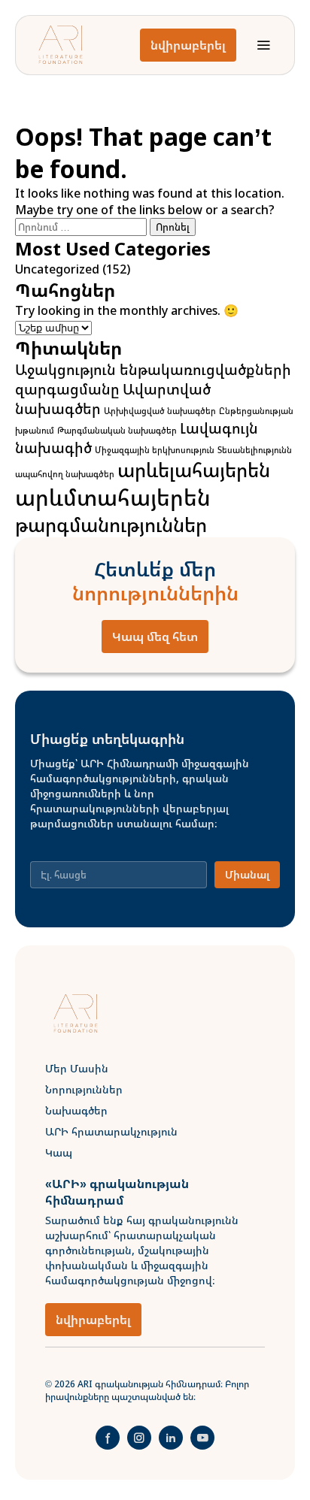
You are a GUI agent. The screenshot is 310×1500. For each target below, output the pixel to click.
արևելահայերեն (193, 470)
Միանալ (247, 874)
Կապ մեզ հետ (155, 636)
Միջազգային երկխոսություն (154, 450)
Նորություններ (84, 1089)
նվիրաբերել (188, 45)
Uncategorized (57, 269)
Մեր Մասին (76, 1068)
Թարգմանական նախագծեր (117, 430)
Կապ (58, 1152)
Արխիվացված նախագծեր (160, 411)
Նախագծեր (76, 1110)
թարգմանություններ (111, 525)
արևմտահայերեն (113, 497)
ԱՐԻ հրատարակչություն (111, 1131)
